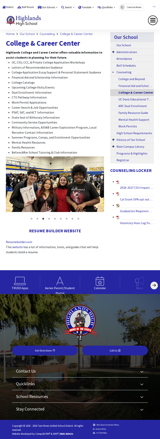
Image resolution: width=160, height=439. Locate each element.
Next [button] (98, 184)
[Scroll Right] (154, 286)
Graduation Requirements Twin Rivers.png (137, 211)
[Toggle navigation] (153, 20)
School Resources (32, 396)
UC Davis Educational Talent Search (136, 99)
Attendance (124, 59)
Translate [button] (87, 7)
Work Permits (127, 126)
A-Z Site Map (101, 433)
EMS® (55, 433)
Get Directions (43, 350)
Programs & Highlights (132, 153)
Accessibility (101, 429)
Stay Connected (30, 409)
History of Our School (130, 140)
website (17, 247)
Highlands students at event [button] (32, 219)
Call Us (114, 350)
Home (10, 34)
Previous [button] (12, 184)
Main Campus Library (130, 146)
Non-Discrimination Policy (107, 425)
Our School (27, 34)
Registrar (122, 160)
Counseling (47, 34)
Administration (126, 52)
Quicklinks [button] (107, 7)
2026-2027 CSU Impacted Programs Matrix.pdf (137, 188)
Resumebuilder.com (19, 242)
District (9, 7)
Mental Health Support (133, 120)
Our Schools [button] (49, 7)
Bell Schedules (126, 65)
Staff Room (28, 7)
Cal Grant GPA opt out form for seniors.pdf (137, 199)
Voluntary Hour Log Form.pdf (137, 223)
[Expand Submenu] (113, 52)
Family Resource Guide (133, 113)
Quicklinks (25, 383)
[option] (55, 184)
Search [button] (68, 7)
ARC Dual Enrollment (132, 106)
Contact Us (26, 371)
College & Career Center (76, 34)
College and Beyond (131, 79)
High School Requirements (134, 133)
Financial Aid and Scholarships (136, 86)
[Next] (151, 7)
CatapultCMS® (42, 433)
